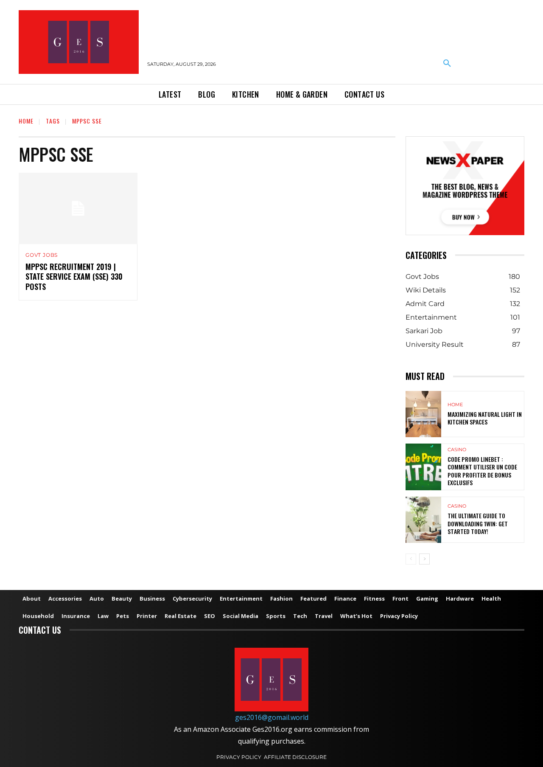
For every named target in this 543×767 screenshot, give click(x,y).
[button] (447, 63)
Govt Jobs (41, 255)
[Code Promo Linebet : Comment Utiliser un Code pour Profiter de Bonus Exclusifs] (423, 467)
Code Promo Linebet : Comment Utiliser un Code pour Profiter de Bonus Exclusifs (482, 471)
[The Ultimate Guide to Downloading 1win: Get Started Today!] (423, 520)
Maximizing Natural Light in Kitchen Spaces (485, 418)
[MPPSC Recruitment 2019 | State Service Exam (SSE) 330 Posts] (78, 208)
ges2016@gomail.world (271, 717)
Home (26, 120)
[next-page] (424, 559)
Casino (457, 449)
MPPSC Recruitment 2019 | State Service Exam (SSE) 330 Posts (74, 276)
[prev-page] (411, 559)
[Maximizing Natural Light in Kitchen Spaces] (423, 414)
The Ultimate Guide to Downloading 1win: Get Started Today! (478, 523)
